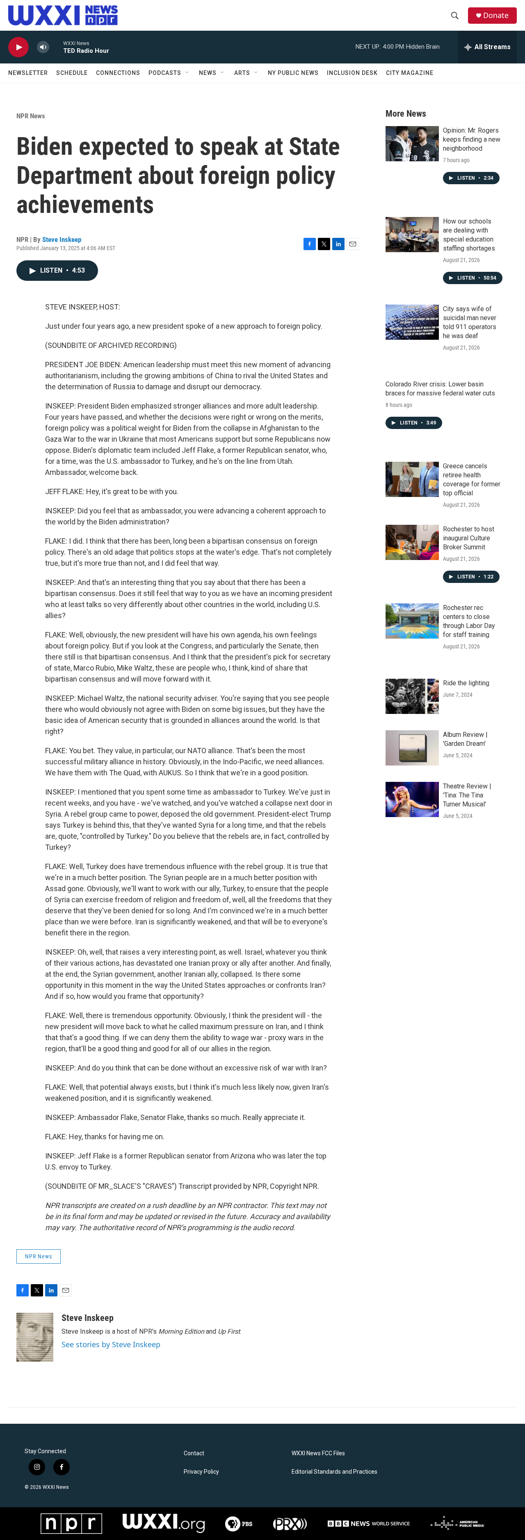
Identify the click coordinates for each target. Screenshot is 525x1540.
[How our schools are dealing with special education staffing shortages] (412, 234)
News (208, 73)
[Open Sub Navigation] (187, 73)
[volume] (43, 47)
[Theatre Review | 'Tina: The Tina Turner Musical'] (412, 799)
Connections (118, 73)
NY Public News (293, 73)
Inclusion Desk (352, 73)
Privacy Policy (201, 1472)
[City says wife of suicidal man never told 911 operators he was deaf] (412, 322)
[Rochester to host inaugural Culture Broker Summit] (412, 542)
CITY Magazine (410, 73)
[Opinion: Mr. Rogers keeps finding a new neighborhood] (412, 143)
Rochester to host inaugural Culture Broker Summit (468, 538)
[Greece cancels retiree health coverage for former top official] (412, 479)
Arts (242, 73)
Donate (496, 15)
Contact (194, 1453)
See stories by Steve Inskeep (111, 1344)
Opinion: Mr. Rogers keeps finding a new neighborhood (471, 139)
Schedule (72, 73)
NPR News (30, 116)
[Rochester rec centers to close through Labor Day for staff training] (412, 621)
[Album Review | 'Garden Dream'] (412, 747)
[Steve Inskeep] (34, 1337)
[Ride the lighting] (412, 696)
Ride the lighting (466, 683)
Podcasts (164, 73)
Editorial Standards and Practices (334, 1472)
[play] (18, 47)
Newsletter (28, 73)
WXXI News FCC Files (318, 1453)
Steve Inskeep (61, 239)
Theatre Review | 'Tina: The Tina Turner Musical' (467, 795)
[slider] (56, 47)
